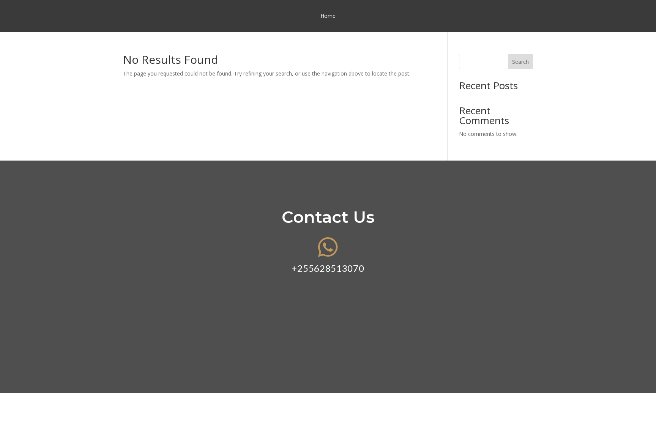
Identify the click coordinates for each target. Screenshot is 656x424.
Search (520, 61)
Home (328, 16)
